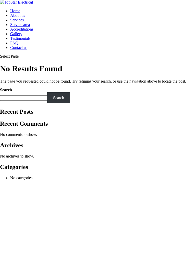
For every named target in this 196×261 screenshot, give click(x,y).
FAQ (14, 43)
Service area (20, 24)
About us (17, 15)
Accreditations (21, 29)
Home (15, 11)
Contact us (18, 47)
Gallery (16, 34)
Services (17, 20)
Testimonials (20, 38)
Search (6, 90)
